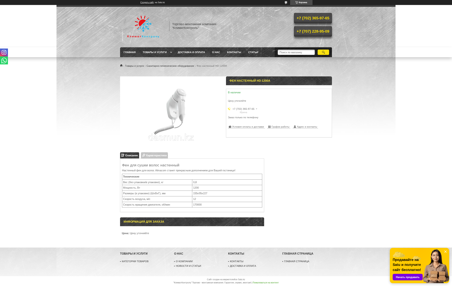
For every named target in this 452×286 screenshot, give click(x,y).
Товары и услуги (155, 52)
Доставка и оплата (191, 52)
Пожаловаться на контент (266, 282)
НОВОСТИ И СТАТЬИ (188, 265)
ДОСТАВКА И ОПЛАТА (243, 265)
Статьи (253, 52)
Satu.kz (241, 279)
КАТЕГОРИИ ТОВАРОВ (135, 261)
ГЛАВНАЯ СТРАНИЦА (296, 261)
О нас (216, 52)
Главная (130, 52)
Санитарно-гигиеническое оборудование (170, 65)
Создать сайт (147, 2)
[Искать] (323, 52)
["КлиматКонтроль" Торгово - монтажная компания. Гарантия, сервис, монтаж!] (143, 26)
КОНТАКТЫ (236, 261)
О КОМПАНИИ (184, 261)
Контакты (234, 52)
